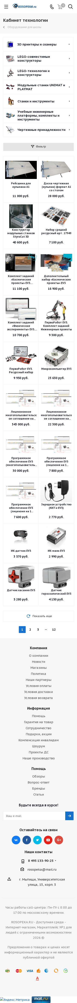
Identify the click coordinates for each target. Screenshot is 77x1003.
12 (54, 630)
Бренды (38, 788)
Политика (38, 674)
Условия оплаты (38, 686)
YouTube (48, 840)
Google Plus (59, 840)
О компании (38, 656)
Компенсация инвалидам (38, 740)
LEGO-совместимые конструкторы (34, 59)
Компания (38, 648)
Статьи (38, 794)
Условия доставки (38, 692)
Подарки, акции (39, 734)
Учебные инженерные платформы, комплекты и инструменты (38, 115)
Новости (38, 662)
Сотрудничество (38, 728)
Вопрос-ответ (38, 782)
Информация (38, 708)
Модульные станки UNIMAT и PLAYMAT (41, 87)
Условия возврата (38, 698)
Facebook (26, 840)
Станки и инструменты (36, 101)
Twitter (37, 840)
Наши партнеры (38, 680)
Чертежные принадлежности (41, 130)
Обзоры (38, 776)
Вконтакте (16, 840)
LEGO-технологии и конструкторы (34, 73)
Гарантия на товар (38, 722)
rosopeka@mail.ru (42, 869)
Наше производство (38, 758)
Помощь (38, 716)
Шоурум (38, 746)
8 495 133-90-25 (40, 861)
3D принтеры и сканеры (36, 44)
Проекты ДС (39, 752)
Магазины (38, 668)
